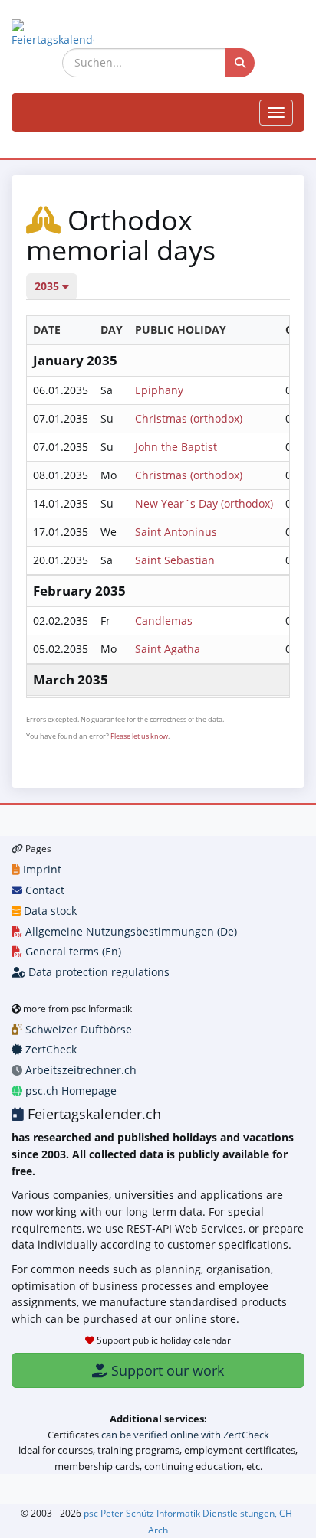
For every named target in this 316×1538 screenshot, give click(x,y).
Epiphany (159, 390)
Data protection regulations (97, 972)
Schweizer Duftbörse (77, 1029)
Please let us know (139, 736)
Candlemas (164, 620)
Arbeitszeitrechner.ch (79, 1070)
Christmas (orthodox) (188, 418)
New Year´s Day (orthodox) (204, 503)
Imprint (40, 869)
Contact (43, 890)
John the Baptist (176, 446)
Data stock (49, 910)
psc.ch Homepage (69, 1090)
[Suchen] (240, 62)
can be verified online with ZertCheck (185, 1435)
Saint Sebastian (175, 560)
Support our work (165, 1370)
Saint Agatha (167, 649)
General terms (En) (71, 951)
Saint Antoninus (176, 531)
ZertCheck (49, 1049)
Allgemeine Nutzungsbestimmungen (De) (129, 931)
